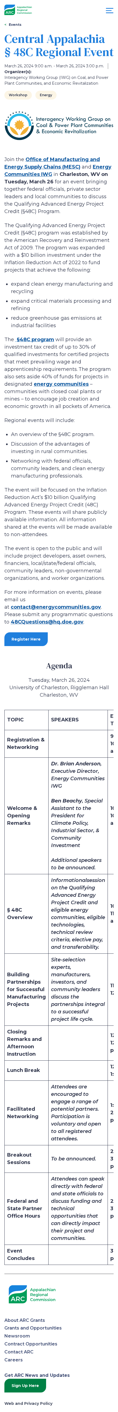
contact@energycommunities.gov (56, 607)
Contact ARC (18, 1352)
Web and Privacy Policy (28, 1403)
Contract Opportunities (30, 1344)
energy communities (61, 384)
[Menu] (109, 12)
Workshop (18, 95)
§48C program (34, 340)
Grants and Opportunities (33, 1328)
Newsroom (17, 1336)
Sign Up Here (25, 1385)
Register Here (26, 639)
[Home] (18, 10)
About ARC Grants (24, 1320)
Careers (13, 1360)
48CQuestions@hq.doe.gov (47, 622)
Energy (46, 95)
